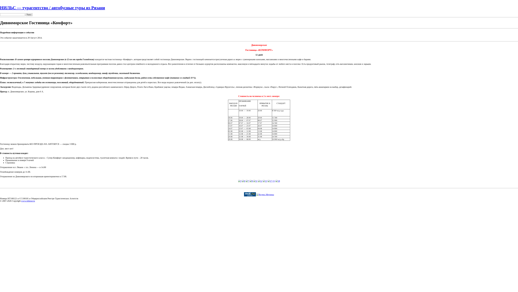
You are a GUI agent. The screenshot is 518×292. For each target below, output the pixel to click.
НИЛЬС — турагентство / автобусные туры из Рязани (52, 7)
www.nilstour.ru (28, 201)
